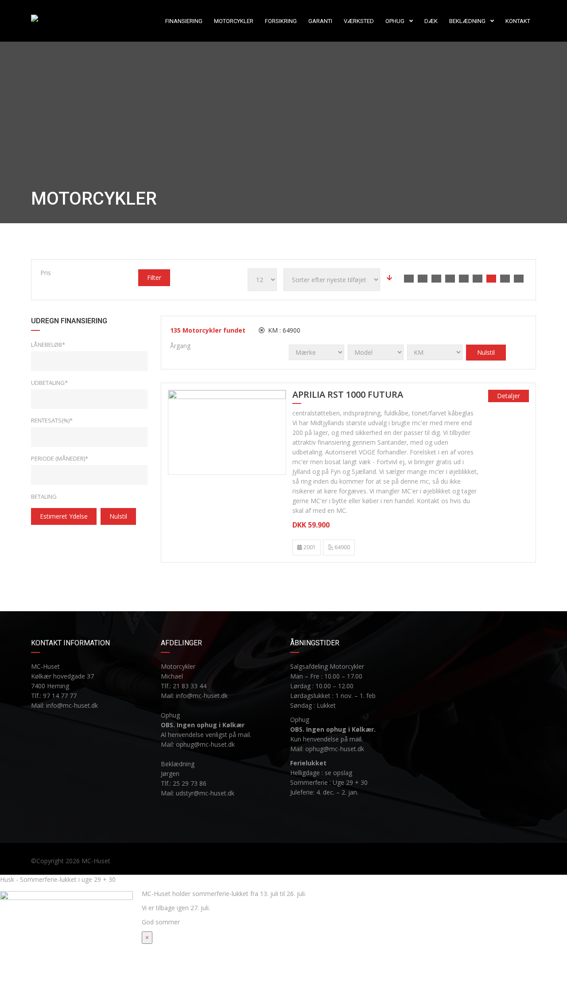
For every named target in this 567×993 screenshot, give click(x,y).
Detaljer (508, 396)
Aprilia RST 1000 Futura (347, 395)
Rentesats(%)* (52, 420)
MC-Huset (96, 861)
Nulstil (118, 516)
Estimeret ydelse (64, 516)
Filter (154, 277)
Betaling (44, 496)
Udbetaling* (49, 383)
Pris (45, 272)
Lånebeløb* (48, 345)
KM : (283, 330)
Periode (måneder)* (59, 458)
